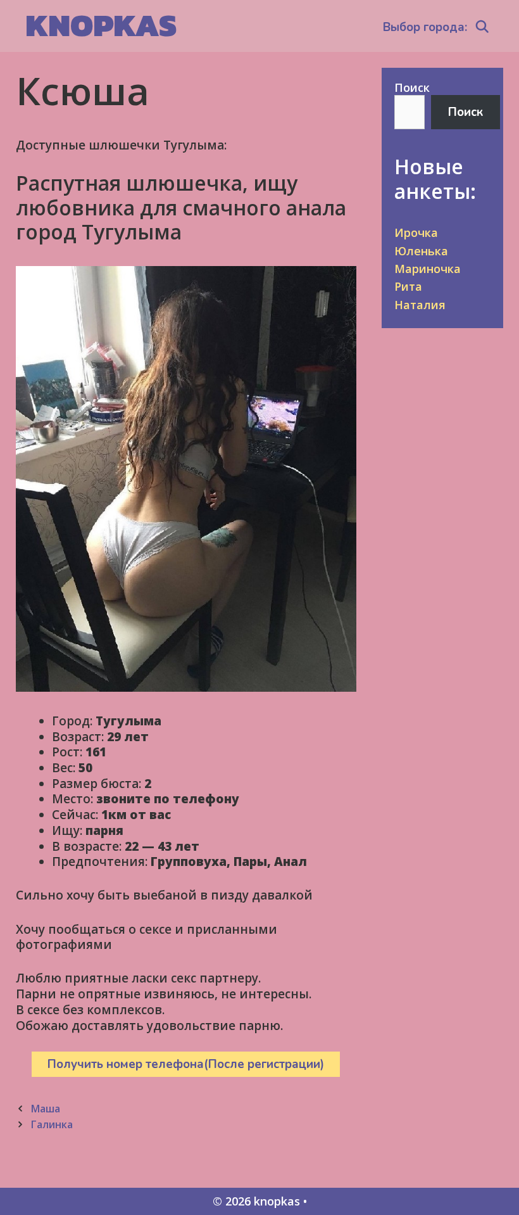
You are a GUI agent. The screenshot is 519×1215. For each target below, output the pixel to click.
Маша (45, 1109)
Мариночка (427, 268)
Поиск (412, 87)
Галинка (51, 1124)
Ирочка (416, 232)
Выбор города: (425, 27)
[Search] (482, 27)
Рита (408, 286)
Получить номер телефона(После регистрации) (185, 1064)
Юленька (421, 250)
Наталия (420, 304)
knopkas (101, 25)
